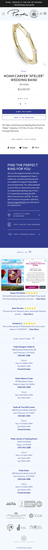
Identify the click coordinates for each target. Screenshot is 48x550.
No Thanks (42, 287)
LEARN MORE (32, 287)
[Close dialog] (45, 261)
